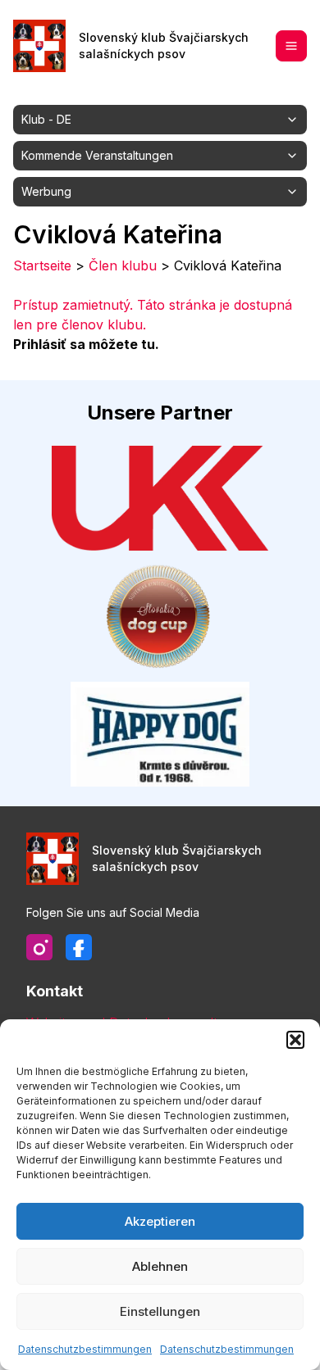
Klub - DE (46, 119)
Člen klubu (123, 265)
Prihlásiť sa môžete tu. (86, 344)
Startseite (42, 265)
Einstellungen (160, 1311)
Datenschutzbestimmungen (85, 1349)
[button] (295, 1040)
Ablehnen (160, 1266)
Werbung (46, 191)
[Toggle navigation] (291, 45)
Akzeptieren (160, 1221)
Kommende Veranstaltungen (97, 155)
